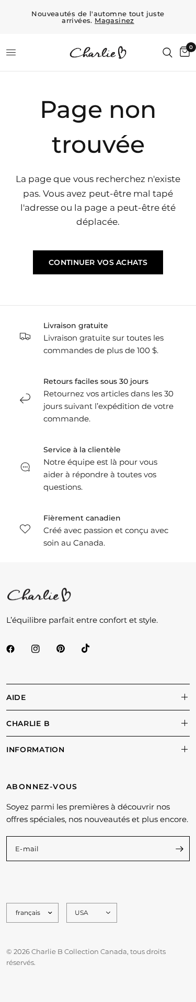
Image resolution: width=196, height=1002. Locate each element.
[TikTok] (93, 648)
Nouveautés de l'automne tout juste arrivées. (97, 17)
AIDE (16, 697)
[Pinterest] (67, 648)
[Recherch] (167, 52)
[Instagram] (42, 648)
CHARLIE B (28, 723)
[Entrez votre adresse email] (179, 848)
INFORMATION (35, 749)
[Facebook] (17, 648)
